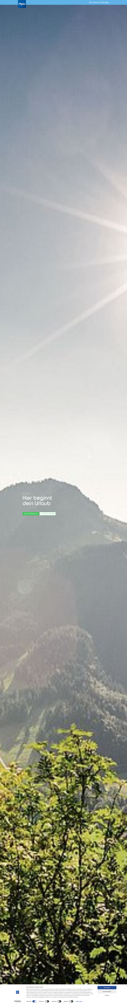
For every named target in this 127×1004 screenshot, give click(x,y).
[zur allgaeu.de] (22, 4)
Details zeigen (79, 1001)
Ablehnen (107, 995)
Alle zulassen (107, 987)
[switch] (47, 1001)
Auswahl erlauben (107, 991)
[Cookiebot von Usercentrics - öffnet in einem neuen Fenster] (17, 1001)
